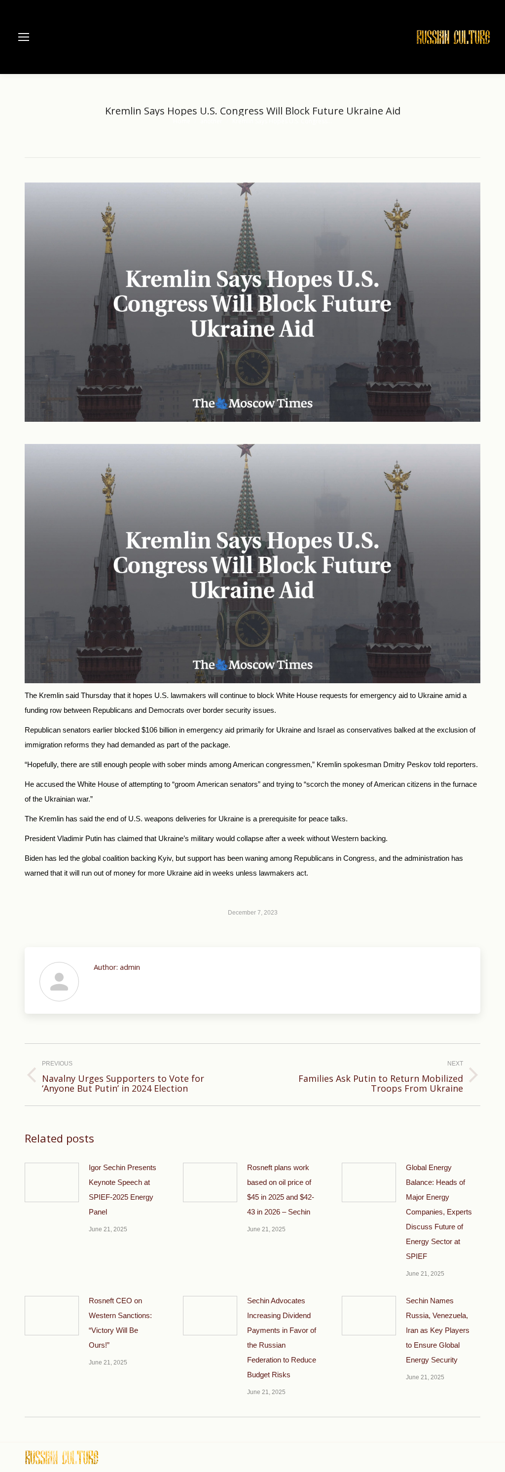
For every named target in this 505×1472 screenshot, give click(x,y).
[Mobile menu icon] (24, 37)
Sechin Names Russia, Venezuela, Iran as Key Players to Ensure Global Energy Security (437, 1330)
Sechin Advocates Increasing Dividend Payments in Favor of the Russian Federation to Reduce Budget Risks (281, 1337)
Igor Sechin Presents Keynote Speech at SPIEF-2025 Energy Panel (122, 1189)
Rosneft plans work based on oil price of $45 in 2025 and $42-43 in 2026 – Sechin (280, 1189)
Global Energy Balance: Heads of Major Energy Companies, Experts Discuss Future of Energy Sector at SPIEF (439, 1211)
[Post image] (52, 1182)
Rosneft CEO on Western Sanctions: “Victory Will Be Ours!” (120, 1322)
